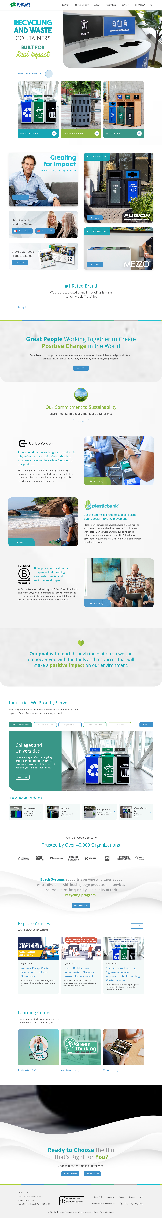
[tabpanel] (81, 766)
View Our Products (81, 905)
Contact (125, 5)
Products (65, 5)
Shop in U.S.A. (47, 231)
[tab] (20, 724)
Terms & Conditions (107, 1212)
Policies (95, 1212)
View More (20, 262)
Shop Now (140, 5)
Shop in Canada (25, 231)
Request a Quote (92, 1174)
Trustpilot (23, 307)
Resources (111, 5)
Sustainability (82, 5)
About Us (81, 368)
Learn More (81, 421)
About (97, 5)
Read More (20, 197)
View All (146, 725)
